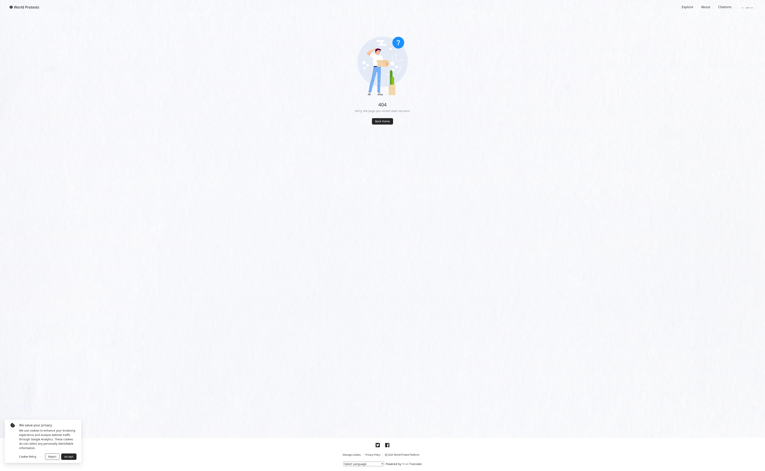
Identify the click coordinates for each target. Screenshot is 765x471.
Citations (725, 7)
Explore (687, 7)
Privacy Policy (372, 454)
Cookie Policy (27, 456)
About (705, 7)
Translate (415, 464)
